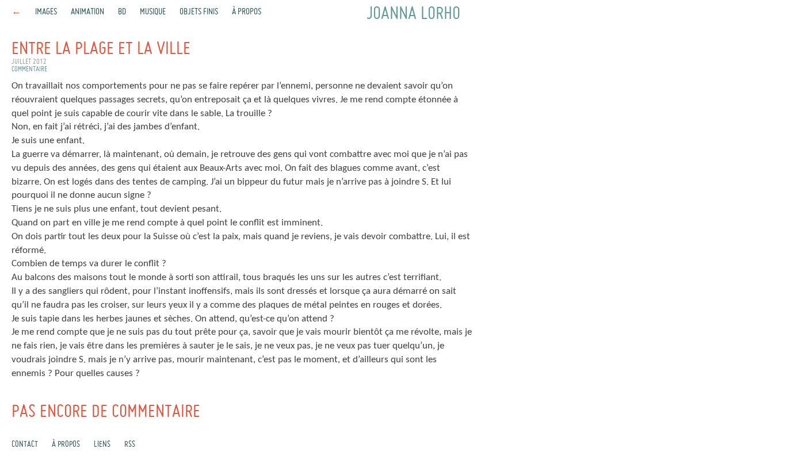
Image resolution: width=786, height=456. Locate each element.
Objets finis (199, 12)
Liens (102, 444)
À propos (246, 12)
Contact (25, 444)
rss (129, 444)
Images (46, 12)
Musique (153, 12)
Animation (87, 12)
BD (122, 12)
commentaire (29, 69)
